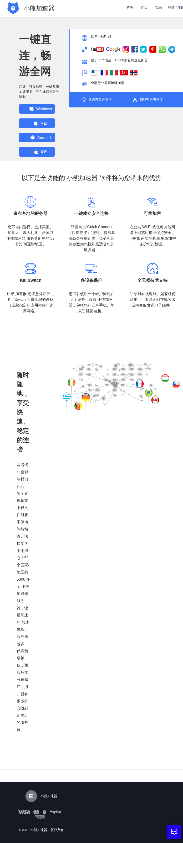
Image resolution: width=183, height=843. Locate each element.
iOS (44, 152)
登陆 (171, 7)
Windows (44, 109)
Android (44, 138)
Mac (44, 123)
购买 (144, 7)
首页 (130, 7)
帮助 (158, 7)
